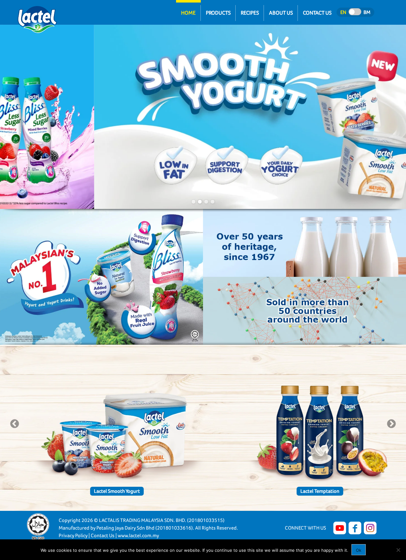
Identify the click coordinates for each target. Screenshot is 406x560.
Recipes (250, 13)
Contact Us (317, 13)
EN (343, 12)
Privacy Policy (73, 535)
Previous (15, 424)
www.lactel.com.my (138, 535)
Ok (358, 550)
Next (391, 424)
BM (366, 12)
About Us (281, 13)
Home (188, 13)
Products (218, 13)
